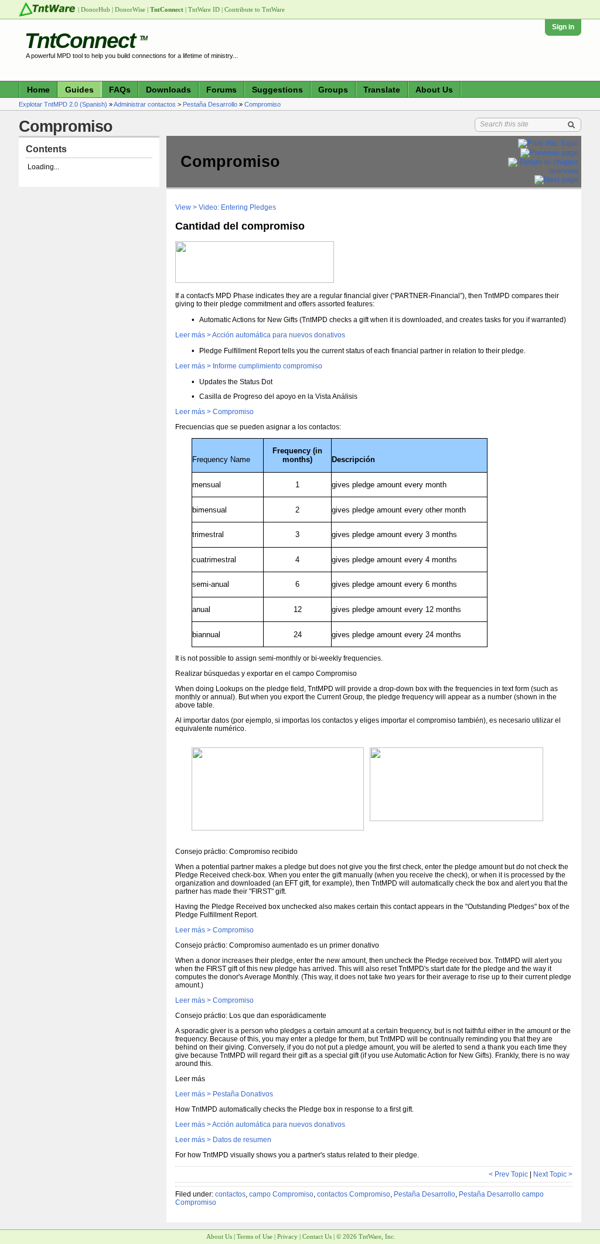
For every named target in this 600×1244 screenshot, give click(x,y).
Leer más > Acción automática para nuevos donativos (260, 335)
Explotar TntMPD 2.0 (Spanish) (63, 104)
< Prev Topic (508, 1174)
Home (38, 89)
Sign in (563, 27)
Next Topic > (552, 1174)
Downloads (168, 89)
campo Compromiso (281, 1194)
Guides (79, 89)
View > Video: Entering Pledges (225, 207)
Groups (333, 89)
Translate (381, 89)
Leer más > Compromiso (214, 412)
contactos (230, 1194)
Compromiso (262, 104)
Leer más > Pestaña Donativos (224, 1094)
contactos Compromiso (353, 1194)
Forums (221, 89)
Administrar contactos (145, 104)
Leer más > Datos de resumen (223, 1140)
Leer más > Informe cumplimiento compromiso (248, 366)
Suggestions (277, 89)
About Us (434, 89)
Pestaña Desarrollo (210, 104)
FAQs (120, 89)
